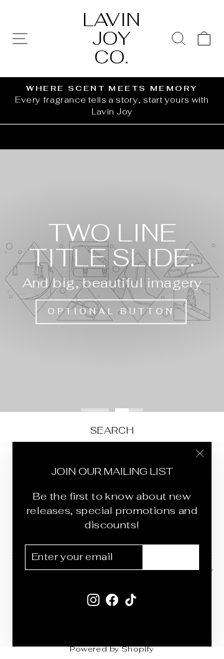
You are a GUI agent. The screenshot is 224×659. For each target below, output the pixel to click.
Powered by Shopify (112, 648)
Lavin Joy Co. (111, 38)
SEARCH (112, 430)
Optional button (111, 311)
